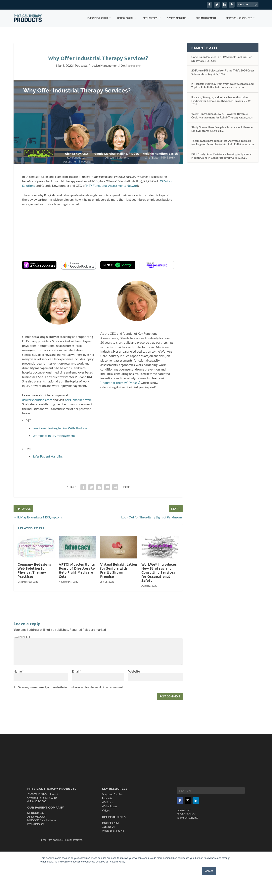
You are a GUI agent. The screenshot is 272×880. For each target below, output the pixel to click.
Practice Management (239, 18)
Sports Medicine (176, 18)
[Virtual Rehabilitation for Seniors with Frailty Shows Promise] (118, 547)
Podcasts (81, 65)
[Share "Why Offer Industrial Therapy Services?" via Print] (115, 487)
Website (134, 671)
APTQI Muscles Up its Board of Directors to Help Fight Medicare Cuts (77, 570)
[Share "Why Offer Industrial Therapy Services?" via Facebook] (83, 487)
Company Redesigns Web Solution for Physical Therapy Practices (34, 570)
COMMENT (22, 636)
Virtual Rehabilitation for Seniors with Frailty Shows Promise (118, 570)
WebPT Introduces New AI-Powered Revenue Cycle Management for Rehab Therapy (219, 115)
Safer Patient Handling (47, 456)
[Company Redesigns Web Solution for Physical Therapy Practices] (36, 547)
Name (18, 671)
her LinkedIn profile (78, 400)
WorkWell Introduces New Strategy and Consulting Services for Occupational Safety (159, 572)
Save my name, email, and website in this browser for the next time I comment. (71, 687)
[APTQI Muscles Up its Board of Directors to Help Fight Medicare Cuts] (77, 547)
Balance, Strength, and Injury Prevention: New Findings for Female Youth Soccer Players (219, 99)
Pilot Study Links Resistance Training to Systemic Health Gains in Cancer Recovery (221, 155)
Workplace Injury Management (53, 435)
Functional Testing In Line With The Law (59, 428)
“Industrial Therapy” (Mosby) (120, 382)
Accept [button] (209, 870)
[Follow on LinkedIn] (196, 800)
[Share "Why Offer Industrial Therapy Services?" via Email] (107, 487)
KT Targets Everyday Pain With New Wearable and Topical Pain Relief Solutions (222, 85)
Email (76, 671)
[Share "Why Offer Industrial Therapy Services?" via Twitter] (91, 487)
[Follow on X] (188, 800)
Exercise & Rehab (97, 18)
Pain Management (206, 18)
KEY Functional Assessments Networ (111, 185)
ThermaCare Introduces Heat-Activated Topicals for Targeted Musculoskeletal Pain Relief (221, 142)
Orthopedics (150, 18)
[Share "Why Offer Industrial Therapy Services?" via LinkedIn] (99, 487)
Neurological (125, 18)
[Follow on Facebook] (180, 800)
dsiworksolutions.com (37, 400)
